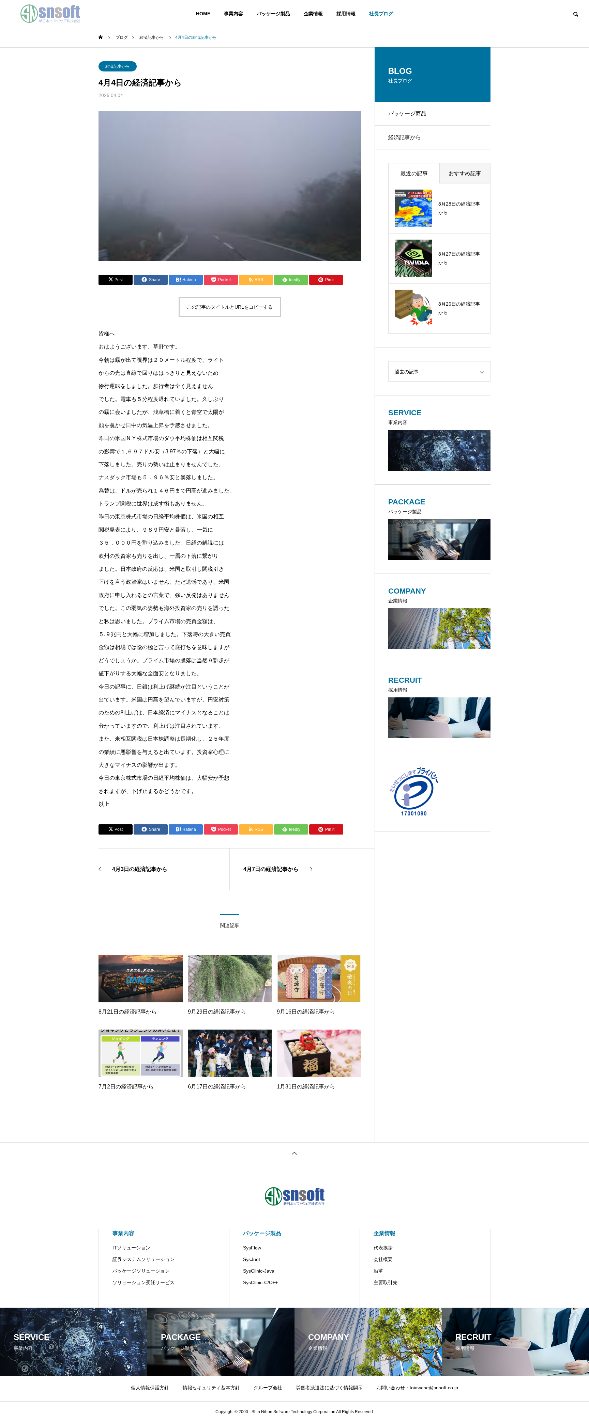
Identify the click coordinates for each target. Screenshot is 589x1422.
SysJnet (251, 1259)
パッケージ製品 (273, 13)
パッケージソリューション (141, 1271)
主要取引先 (385, 1282)
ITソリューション (131, 1247)
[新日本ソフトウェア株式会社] (50, 13)
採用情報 (346, 13)
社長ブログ (381, 13)
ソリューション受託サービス (143, 1282)
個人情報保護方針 (150, 1387)
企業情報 (313, 13)
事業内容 (233, 13)
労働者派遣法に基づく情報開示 (329, 1387)
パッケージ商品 (407, 113)
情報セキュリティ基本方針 (211, 1387)
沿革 (378, 1271)
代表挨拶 (383, 1247)
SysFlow (252, 1247)
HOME (203, 13)
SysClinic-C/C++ (260, 1282)
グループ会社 (268, 1387)
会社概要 (383, 1259)
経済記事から (117, 66)
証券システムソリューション (143, 1259)
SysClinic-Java (258, 1271)
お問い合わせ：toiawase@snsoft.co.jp (417, 1387)
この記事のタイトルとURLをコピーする (230, 307)
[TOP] (294, 1152)
